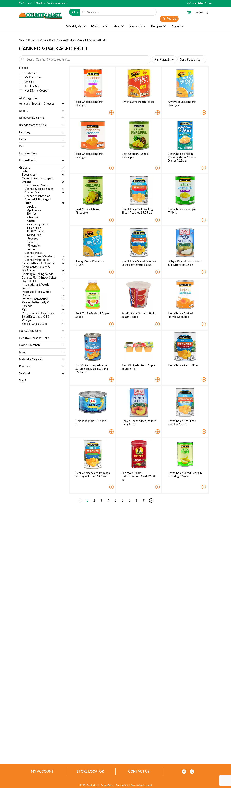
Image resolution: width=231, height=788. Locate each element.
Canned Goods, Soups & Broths (57, 40)
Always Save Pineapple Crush (89, 262)
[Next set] (151, 500)
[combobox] (74, 12)
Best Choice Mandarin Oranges (89, 103)
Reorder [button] (171, 18)
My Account (25, 3)
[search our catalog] (83, 12)
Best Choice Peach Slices (183, 365)
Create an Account (56, 3)
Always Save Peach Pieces (138, 101)
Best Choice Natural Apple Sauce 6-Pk (138, 367)
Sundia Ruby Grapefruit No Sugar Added (139, 315)
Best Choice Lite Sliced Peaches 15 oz (182, 422)
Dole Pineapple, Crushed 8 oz (91, 422)
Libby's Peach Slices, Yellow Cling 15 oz (139, 422)
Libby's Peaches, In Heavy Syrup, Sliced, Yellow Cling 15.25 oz (91, 369)
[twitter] (192, 772)
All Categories (28, 98)
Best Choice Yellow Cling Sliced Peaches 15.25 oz (137, 210)
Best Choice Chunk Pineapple (87, 210)
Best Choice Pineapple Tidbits (182, 210)
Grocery (32, 40)
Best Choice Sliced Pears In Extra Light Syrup (185, 474)
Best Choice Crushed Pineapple (135, 155)
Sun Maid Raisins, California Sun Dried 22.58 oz (138, 476)
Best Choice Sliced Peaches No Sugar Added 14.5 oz (92, 474)
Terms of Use (122, 785)
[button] (62, 104)
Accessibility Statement (141, 785)
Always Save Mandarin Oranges (182, 103)
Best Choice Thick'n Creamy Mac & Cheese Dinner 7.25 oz (182, 157)
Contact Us (138, 771)
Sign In (39, 3)
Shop (22, 40)
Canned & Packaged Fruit (91, 40)
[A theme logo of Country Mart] (40, 9)
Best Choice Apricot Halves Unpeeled (180, 315)
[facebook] (184, 772)
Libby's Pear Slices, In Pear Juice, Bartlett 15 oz (184, 262)
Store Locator (90, 771)
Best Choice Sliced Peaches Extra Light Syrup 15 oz (139, 262)
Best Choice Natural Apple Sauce (92, 315)
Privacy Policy (107, 785)
